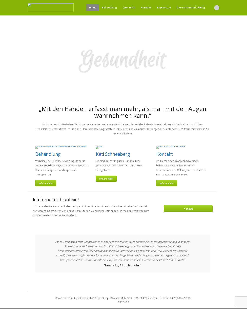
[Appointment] (51, 8)
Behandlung (109, 7)
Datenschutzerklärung (191, 7)
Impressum (164, 7)
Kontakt (146, 7)
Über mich (129, 7)
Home (92, 7)
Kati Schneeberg (113, 154)
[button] (45, 183)
